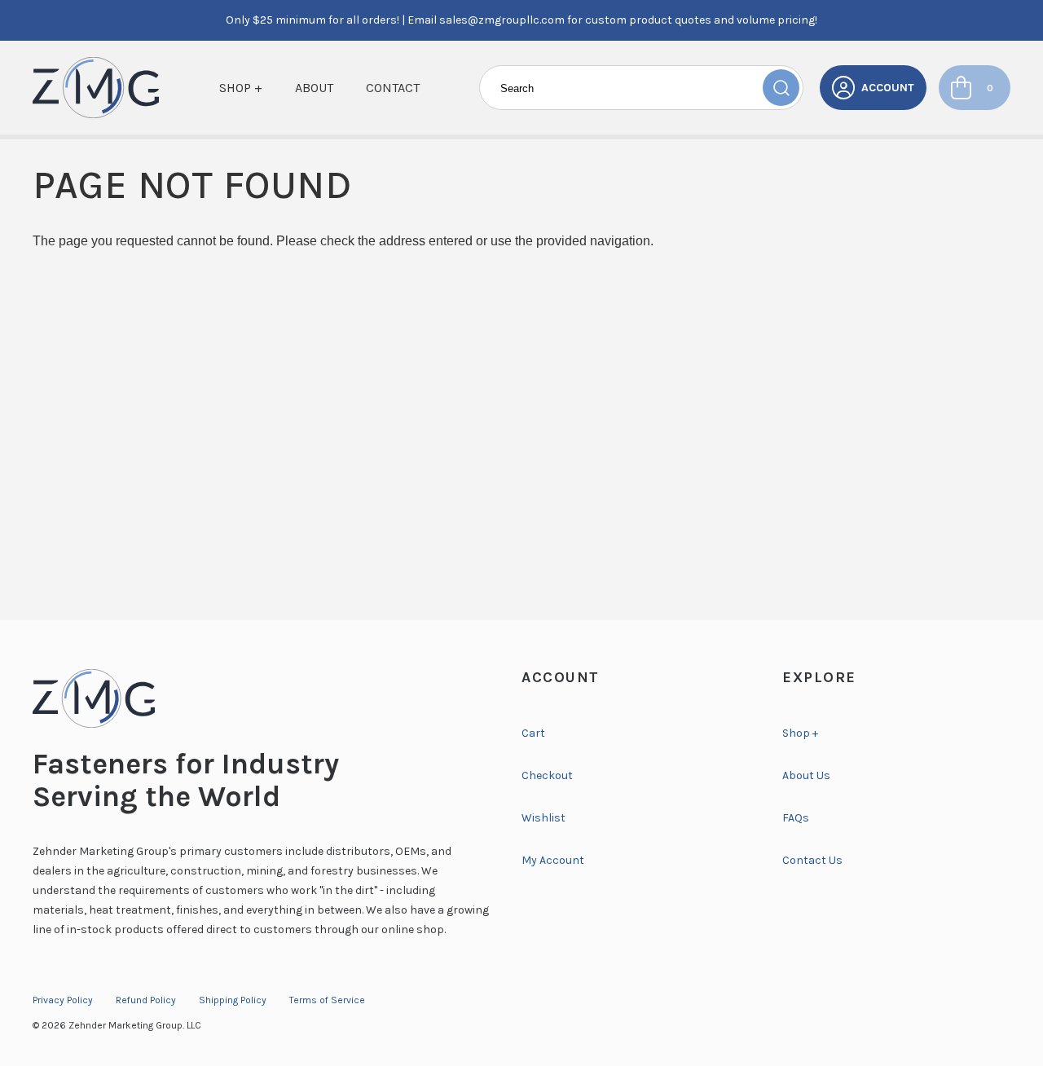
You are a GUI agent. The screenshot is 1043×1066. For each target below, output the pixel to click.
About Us (806, 775)
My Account (553, 860)
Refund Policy (146, 1000)
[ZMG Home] (261, 698)
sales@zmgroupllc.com (502, 20)
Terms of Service (327, 1000)
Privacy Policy (63, 1000)
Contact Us (812, 860)
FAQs (795, 818)
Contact (393, 87)
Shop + (240, 87)
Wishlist (544, 818)
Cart (533, 733)
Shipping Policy (232, 1000)
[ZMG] (96, 87)
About (314, 87)
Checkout (547, 775)
